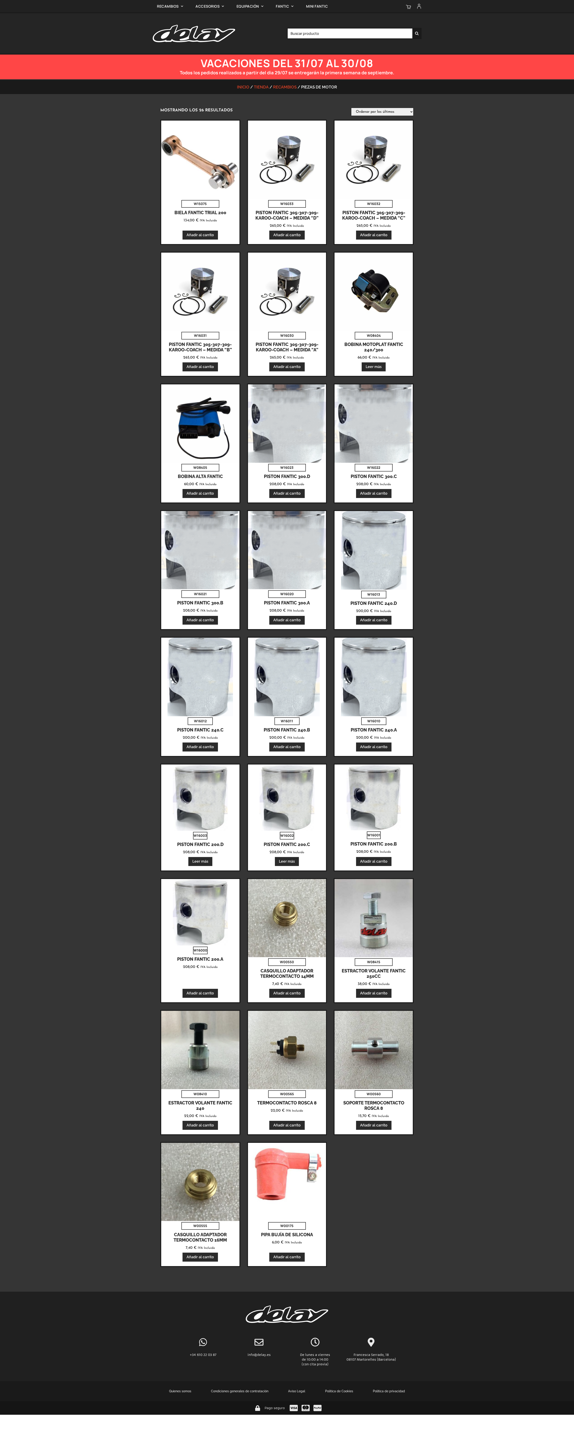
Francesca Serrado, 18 (371, 1355)
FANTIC (282, 6)
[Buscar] (416, 33)
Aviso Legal (296, 1391)
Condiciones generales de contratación (239, 1391)
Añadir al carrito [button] (200, 235)
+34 (193, 1355)
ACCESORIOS (208, 6)
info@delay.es (259, 1355)
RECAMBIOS (168, 6)
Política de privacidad (389, 1391)
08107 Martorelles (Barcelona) (371, 1359)
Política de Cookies (339, 1391)
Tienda (261, 87)
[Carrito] (408, 6)
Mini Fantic (317, 6)
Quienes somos (180, 1391)
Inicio (243, 87)
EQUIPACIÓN (248, 6)
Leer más (374, 367)
